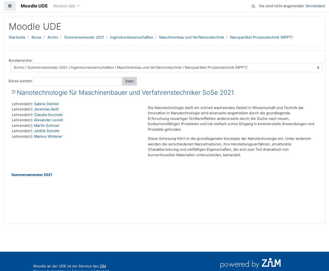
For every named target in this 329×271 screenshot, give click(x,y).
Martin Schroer (47, 125)
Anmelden (315, 6)
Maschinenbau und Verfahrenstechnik (191, 37)
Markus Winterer (48, 136)
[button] (253, 5)
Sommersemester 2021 (84, 37)
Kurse (36, 37)
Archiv (52, 37)
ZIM (103, 266)
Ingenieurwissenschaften (131, 37)
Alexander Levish (48, 120)
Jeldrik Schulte (46, 131)
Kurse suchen (20, 81)
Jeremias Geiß (46, 109)
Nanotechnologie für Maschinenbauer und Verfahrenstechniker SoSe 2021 (125, 92)
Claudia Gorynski (48, 114)
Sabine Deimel (46, 104)
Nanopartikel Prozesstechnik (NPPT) (261, 37)
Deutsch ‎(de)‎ (64, 6)
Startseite (17, 37)
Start (129, 81)
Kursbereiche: (21, 60)
